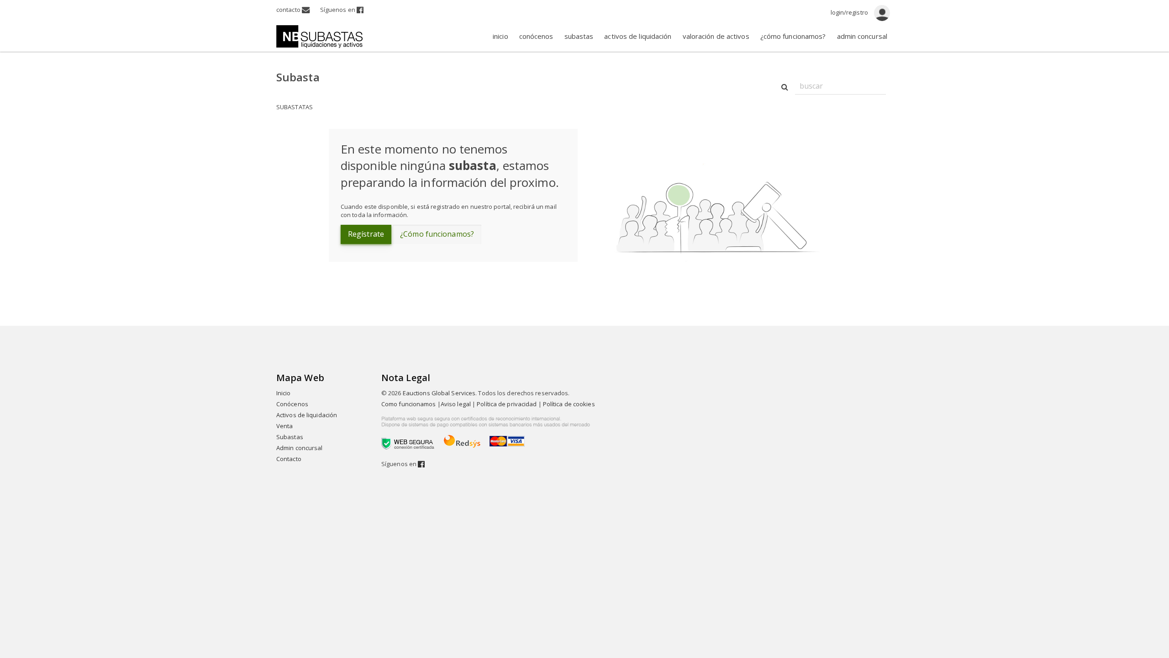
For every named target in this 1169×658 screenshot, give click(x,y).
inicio (500, 36)
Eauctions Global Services (439, 393)
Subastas (289, 437)
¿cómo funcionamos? (793, 36)
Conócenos (292, 404)
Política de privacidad (507, 404)
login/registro (850, 12)
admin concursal (862, 36)
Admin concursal (299, 448)
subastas (579, 36)
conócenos (536, 36)
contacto (289, 9)
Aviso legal (456, 404)
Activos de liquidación (306, 415)
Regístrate (366, 234)
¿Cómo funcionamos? (437, 234)
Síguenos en (338, 9)
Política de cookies (569, 404)
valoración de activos (716, 36)
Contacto (288, 459)
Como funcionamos (408, 404)
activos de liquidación (637, 36)
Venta (284, 426)
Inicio (283, 393)
